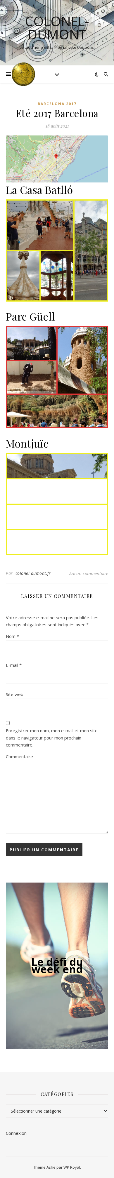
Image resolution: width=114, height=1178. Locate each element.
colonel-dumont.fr (33, 573)
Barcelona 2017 (57, 103)
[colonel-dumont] (23, 74)
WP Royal (71, 1167)
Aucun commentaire (88, 573)
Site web (14, 694)
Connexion (16, 1133)
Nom (12, 636)
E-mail (14, 665)
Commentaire (19, 756)
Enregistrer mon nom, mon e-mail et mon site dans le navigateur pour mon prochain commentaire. (52, 738)
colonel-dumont (57, 28)
